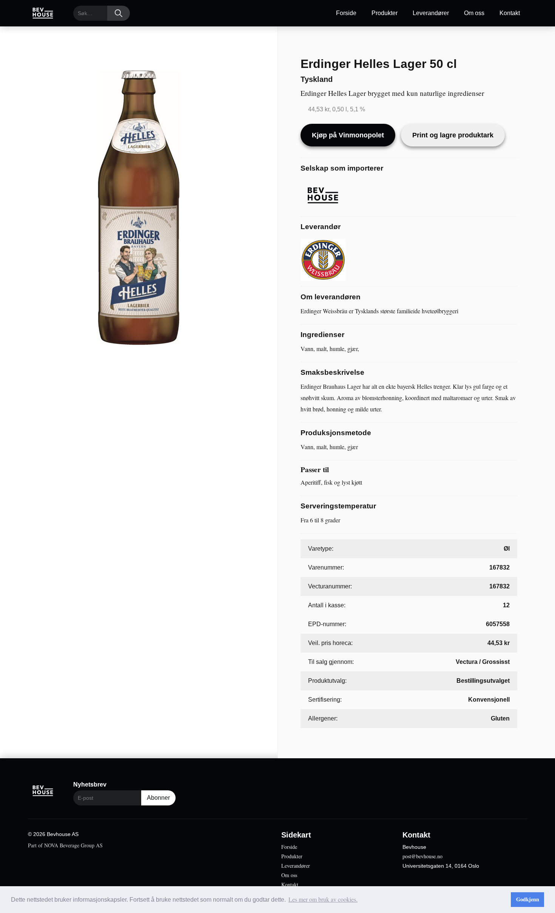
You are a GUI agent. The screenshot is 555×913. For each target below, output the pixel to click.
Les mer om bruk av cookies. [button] (323, 899)
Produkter (385, 13)
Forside (346, 13)
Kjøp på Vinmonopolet (348, 135)
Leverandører (431, 13)
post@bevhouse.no (422, 856)
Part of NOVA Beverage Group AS (65, 845)
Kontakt (509, 13)
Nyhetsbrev (89, 784)
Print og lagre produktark (452, 135)
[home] (43, 13)
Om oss (474, 13)
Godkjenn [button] (527, 899)
